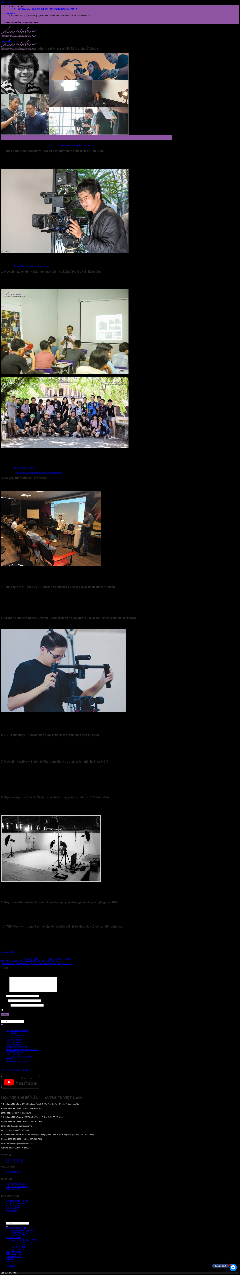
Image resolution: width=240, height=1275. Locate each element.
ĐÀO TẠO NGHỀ (13, 1237)
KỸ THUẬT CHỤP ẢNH (15, 1052)
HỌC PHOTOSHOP (14, 1040)
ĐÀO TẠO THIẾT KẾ (14, 1038)
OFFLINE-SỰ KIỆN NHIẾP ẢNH (19, 1057)
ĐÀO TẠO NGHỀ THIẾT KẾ (22, 1242)
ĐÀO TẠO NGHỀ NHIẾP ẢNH (23, 1240)
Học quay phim (7, 952)
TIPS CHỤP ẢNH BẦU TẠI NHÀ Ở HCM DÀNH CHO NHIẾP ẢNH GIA (30, 961)
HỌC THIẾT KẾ (17, 1249)
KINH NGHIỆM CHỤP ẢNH (17, 1047)
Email (4, 1000)
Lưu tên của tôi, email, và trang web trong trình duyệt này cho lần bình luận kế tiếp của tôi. (42, 1010)
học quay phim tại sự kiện (60, 959)
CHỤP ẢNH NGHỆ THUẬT (17, 1030)
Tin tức (14, 1033)
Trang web (5, 1005)
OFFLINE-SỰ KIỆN (14, 1256)
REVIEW (9, 1059)
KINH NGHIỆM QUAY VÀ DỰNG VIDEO (22, 1049)
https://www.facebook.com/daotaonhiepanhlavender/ (39, 472)
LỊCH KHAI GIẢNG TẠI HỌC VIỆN (15, 1070)
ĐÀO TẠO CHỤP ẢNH (15, 1035)
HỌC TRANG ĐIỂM (14, 1045)
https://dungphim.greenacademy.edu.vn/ (31, 266)
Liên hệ (9, 1261)
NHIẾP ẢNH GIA (13, 1054)
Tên (3, 996)
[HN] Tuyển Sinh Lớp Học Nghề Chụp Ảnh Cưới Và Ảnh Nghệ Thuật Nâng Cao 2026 (36, 963)
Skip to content (7, 2)
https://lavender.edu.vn (24, 468)
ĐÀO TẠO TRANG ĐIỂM (21, 1245)
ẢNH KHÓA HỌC (13, 1254)
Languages (11, 13)
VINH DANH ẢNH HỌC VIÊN (18, 1061)
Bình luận (5, 991)
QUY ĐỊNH (10, 1259)
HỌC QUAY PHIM (6, 42)
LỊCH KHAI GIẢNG (14, 1252)
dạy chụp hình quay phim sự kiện (75, 145)
